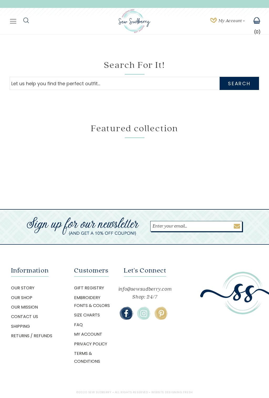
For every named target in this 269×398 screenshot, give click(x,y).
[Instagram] (144, 313)
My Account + (232, 21)
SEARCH (239, 83)
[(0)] (253, 21)
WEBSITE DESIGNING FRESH (172, 392)
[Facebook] (126, 313)
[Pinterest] (161, 313)
